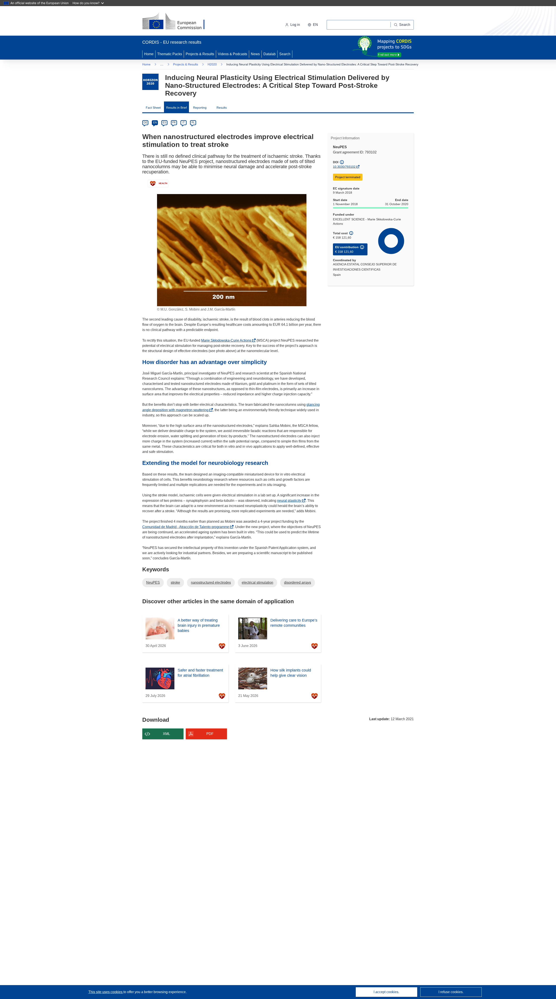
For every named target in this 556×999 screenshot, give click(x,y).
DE (145, 122)
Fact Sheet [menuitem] (153, 107)
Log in (295, 25)
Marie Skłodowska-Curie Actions (227, 340)
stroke (175, 582)
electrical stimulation (257, 582)
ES (164, 122)
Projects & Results (200, 54)
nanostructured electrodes (211, 582)
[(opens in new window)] (177, 21)
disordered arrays (297, 582)
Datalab (269, 54)
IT (183, 122)
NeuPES (153, 582)
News (255, 54)
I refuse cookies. (451, 992)
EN (155, 122)
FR (174, 122)
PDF (209, 734)
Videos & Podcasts (232, 54)
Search (284, 54)
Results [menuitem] (222, 107)
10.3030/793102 (344, 166)
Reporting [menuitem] (200, 107)
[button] (312, 25)
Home (149, 54)
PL (193, 122)
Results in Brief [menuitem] (176, 107)
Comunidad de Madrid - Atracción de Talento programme (187, 527)
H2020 (212, 64)
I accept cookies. (386, 992)
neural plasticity (290, 500)
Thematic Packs (169, 54)
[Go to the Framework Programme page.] (150, 82)
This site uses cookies (105, 992)
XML (166, 734)
